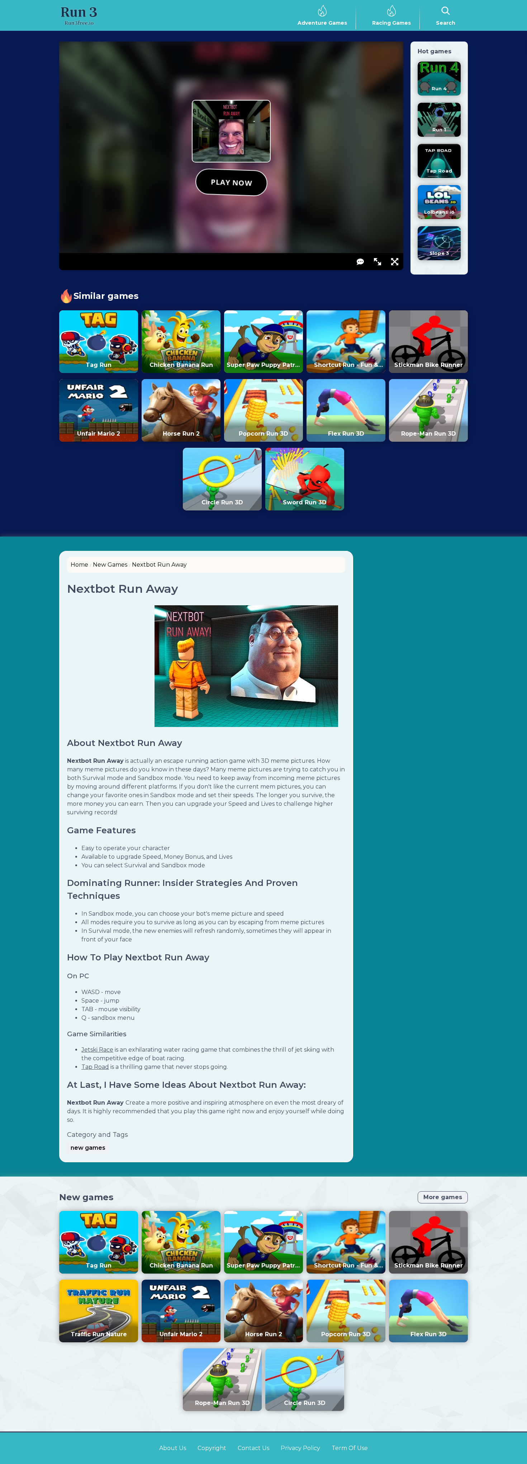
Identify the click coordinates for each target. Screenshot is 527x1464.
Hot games (434, 51)
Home (79, 564)
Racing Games (391, 23)
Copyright (212, 1448)
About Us (172, 1448)
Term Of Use (350, 1448)
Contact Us (253, 1448)
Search (445, 23)
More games (442, 1197)
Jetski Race (97, 1049)
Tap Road (95, 1066)
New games (86, 1197)
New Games (110, 564)
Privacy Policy (300, 1448)
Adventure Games (322, 23)
